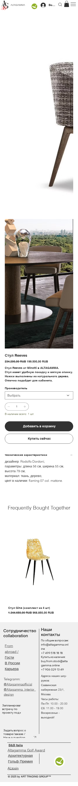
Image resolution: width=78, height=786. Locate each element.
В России (12, 663)
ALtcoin (13, 768)
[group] (39, 568)
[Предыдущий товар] (2, 561)
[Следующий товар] (75, 561)
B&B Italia (16, 745)
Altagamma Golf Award (26, 750)
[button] (66, 4)
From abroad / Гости (11, 652)
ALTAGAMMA (18, 5)
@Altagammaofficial (18, 684)
